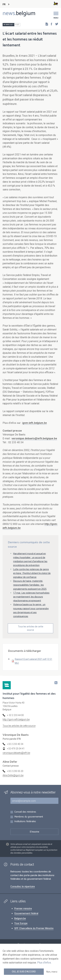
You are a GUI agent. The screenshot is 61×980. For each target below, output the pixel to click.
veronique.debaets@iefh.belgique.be (34, 438)
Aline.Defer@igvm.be (13, 775)
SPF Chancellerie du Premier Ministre (34, 928)
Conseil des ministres (25, 812)
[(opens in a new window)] (50, 24)
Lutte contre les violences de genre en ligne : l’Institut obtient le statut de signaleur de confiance (32, 573)
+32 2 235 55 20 (15, 771)
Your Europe (20, 923)
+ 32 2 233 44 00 (15, 715)
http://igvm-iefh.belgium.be (16, 719)
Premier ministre (23, 908)
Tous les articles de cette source (30, 628)
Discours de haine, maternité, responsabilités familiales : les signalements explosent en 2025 (30, 585)
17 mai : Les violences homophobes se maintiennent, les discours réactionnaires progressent (31, 597)
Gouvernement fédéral (26, 913)
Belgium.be (20, 918)
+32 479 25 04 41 (16, 748)
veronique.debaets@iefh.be (16, 752)
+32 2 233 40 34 (15, 744)
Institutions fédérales (25, 821)
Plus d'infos (44, 962)
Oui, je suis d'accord (24, 971)
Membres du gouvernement (28, 817)
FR (4, 4)
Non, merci (51, 971)
